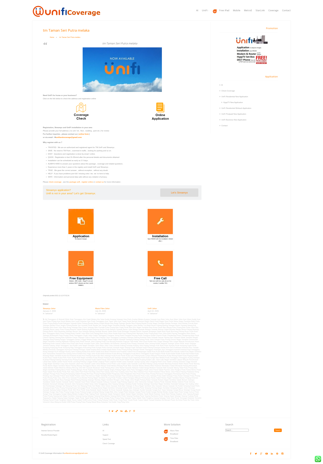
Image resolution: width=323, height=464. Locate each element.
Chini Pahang (100, 337)
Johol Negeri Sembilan (86, 346)
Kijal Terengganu (193, 350)
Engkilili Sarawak (119, 339)
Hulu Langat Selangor (161, 341)
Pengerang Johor (118, 374)
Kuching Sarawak (84, 360)
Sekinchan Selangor (146, 382)
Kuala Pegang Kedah (190, 356)
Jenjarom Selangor (167, 344)
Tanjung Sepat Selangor (66, 398)
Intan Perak (70, 344)
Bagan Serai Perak (166, 321)
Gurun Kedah (148, 341)
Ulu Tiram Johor (193, 400)
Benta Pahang (187, 329)
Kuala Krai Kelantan (69, 356)
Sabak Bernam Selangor (185, 380)
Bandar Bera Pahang (133, 323)
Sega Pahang (122, 382)
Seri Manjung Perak (84, 386)
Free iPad (224, 10)
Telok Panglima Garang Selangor (154, 398)
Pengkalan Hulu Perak (133, 374)
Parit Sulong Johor (107, 372)
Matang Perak (122, 366)
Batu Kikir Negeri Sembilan (139, 327)
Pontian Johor (80, 376)
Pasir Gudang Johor (122, 372)
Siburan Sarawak (168, 386)
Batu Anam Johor (56, 327)
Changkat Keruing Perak (133, 335)
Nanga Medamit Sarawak (153, 368)
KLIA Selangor (60, 352)
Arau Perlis (128, 319)
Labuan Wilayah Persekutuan (187, 360)
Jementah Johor (143, 344)
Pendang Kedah (105, 374)
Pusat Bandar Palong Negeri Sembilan (91, 378)
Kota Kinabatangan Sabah (142, 352)
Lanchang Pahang (79, 362)
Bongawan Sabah (155, 331)
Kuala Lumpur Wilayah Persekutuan (153, 356)
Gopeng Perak (100, 341)
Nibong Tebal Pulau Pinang (183, 368)
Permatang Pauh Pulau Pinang (184, 374)
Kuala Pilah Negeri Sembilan (82, 358)
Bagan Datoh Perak (152, 321)
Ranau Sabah (156, 378)
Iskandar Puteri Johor (91, 344)
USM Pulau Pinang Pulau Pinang (79, 402)
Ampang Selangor (116, 319)
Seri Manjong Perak (69, 386)
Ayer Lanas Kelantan (79, 321)
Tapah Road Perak (91, 398)
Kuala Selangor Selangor (119, 358)
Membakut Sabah (168, 366)
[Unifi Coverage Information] (67, 18)
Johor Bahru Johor (102, 346)
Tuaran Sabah (143, 400)
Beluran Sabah (163, 329)
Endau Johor (97, 339)
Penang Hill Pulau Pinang (89, 374)
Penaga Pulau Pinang (58, 374)
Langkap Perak (103, 362)
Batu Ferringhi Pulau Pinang (105, 327)
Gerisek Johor (90, 341)
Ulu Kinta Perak (181, 400)
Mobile (236, 10)
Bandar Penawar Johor (173, 323)
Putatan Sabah (121, 378)
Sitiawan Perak (66, 390)
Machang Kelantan (171, 364)
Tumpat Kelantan (155, 400)
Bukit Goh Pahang (92, 333)
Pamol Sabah (158, 370)
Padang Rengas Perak (79, 370)
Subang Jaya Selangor (131, 390)
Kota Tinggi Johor (89, 354)
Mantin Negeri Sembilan (56, 366)
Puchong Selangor (114, 376)
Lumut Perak (111, 364)
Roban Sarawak (152, 380)
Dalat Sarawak (152, 337)
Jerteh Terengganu (62, 346)
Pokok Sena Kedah (67, 376)
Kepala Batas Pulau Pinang (117, 350)
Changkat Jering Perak (115, 335)
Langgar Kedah (91, 362)
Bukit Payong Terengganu (176, 333)
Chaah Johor (87, 335)
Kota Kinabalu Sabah (124, 352)
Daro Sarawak (175, 337)
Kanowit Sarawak (113, 348)
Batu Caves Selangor (86, 327)
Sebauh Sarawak (96, 382)
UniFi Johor (152, 308)
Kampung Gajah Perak (188, 346)
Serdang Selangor (143, 384)
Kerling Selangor (133, 350)
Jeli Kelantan (115, 344)
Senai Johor (93, 384)
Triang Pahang (102, 400)
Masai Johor (96, 366)
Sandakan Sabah (49, 382)
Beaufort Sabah (75, 329)
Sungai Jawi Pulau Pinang (59, 392)
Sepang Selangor (118, 384)
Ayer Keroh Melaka (64, 321)
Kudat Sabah (96, 360)
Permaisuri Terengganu (164, 374)
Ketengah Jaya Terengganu (164, 350)
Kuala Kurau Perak (118, 356)
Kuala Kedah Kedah (173, 354)
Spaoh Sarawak (102, 390)
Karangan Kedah (159, 348)
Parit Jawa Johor (73, 372)
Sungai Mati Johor (111, 392)
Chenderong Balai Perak (190, 335)
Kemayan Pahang (71, 350)
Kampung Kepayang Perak (52, 348)
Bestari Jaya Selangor (81, 331)
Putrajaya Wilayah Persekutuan (139, 378)
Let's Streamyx (179, 192)
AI (197, 10)
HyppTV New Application (233, 102)
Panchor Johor (169, 370)
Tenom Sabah (77, 400)
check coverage (55, 182)
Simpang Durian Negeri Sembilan (103, 388)
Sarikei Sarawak (75, 382)
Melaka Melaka (144, 366)
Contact (286, 10)
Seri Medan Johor (98, 386)
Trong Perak (122, 400)
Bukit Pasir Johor (160, 333)
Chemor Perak (161, 335)
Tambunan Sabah (106, 394)
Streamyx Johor (49, 308)
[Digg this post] (121, 411)
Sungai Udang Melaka (69, 394)
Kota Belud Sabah (93, 352)
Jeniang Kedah (154, 344)
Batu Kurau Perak (155, 327)
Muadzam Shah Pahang (102, 368)
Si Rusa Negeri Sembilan (142, 386)
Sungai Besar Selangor (181, 390)
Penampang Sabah (73, 374)
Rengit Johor (129, 380)
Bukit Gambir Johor (78, 333)
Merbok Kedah (53, 368)
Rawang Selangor (87, 380)
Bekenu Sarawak (116, 329)
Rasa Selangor (65, 380)
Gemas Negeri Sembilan (180, 339)
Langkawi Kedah (115, 362)
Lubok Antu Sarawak (83, 364)
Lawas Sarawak (127, 362)
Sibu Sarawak (157, 386)
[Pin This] (134, 411)
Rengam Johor (119, 380)
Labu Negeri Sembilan (168, 360)
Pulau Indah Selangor (165, 376)
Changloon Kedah (149, 335)
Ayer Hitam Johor (176, 319)
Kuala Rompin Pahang (101, 358)
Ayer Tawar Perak (124, 321)
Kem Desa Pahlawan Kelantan (177, 348)
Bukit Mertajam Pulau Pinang (143, 333)
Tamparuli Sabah (119, 394)
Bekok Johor (127, 329)
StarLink (260, 10)
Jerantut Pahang (49, 346)
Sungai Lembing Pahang (95, 392)
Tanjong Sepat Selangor (172, 396)
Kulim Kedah (124, 360)
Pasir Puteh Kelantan (152, 372)
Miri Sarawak (87, 368)
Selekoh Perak (183, 382)
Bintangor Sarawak (129, 331)
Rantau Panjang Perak (51, 380)
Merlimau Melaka (65, 368)
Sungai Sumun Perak (191, 392)
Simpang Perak (138, 388)
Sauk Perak (85, 382)
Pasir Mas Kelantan (137, 372)
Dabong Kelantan (140, 337)
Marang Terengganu (84, 366)
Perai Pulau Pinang (148, 374)
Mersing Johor (77, 368)
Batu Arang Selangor (70, 327)
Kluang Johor (70, 352)
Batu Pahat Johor (188, 327)
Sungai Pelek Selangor (126, 392)
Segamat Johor (132, 382)
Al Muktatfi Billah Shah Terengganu (70, 319)
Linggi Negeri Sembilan (51, 364)
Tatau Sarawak (125, 398)
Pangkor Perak (180, 370)
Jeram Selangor (190, 344)
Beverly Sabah (107, 331)
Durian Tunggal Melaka (83, 339)
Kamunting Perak (89, 348)
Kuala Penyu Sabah (50, 358)
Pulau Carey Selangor (149, 376)
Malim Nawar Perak (186, 364)
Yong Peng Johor (123, 402)
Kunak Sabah (135, 360)
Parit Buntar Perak (59, 372)
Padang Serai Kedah (95, 370)
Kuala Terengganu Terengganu (176, 358)
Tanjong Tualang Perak (189, 396)
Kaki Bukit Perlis (162, 346)
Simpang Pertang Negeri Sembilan (157, 388)
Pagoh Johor (125, 370)
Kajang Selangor (150, 346)
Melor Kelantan (155, 366)
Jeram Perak (179, 344)
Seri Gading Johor (191, 384)
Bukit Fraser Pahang (63, 333)
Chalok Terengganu (100, 335)
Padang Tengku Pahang (112, 370)
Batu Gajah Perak (121, 327)
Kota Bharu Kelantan (108, 352)
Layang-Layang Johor (142, 362)
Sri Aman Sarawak (115, 390)
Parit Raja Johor (94, 372)
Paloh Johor (148, 370)
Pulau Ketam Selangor (181, 376)
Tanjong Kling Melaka (102, 396)
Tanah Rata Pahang (168, 394)
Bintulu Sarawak (142, 331)
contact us (100, 182)
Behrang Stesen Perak (101, 329)
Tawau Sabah (136, 398)
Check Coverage (228, 91)
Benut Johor (53, 331)
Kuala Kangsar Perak (157, 354)
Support (105, 435)
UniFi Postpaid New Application (233, 114)
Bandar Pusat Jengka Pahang (61, 325)
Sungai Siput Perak (176, 392)
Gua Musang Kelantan (114, 341)
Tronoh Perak (132, 400)
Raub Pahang (76, 380)
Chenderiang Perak (174, 335)
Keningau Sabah (85, 350)
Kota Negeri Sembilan (193, 352)
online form (84, 134)
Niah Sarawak (168, 368)
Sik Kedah (179, 386)
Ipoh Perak (79, 344)
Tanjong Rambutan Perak (154, 396)
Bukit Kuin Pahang (125, 333)
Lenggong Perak (156, 362)
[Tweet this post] (112, 411)
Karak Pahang (148, 348)
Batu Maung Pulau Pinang (172, 327)
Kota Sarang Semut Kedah (72, 354)
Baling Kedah (58, 323)
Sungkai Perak (83, 394)
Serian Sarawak (111, 386)
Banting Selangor (168, 325)
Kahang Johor (138, 346)
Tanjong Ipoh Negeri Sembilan (64, 396)
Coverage (273, 10)
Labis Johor (155, 360)
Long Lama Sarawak (67, 364)
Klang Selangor (48, 352)
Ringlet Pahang (140, 380)
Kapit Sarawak (136, 348)
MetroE (248, 10)
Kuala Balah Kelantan (104, 354)
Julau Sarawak (114, 346)
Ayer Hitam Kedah (189, 319)
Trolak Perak (113, 400)
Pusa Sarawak (71, 378)
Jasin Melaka (105, 344)
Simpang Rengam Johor (179, 388)
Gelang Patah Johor (146, 339)
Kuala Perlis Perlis (64, 358)
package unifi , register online (81, 182)
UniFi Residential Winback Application (236, 108)
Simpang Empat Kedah (123, 388)
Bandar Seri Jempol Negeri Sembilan (106, 325)
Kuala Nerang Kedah (174, 356)
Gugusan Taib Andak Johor (133, 341)
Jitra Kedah (73, 346)
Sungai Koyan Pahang (77, 392)
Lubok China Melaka (98, 364)
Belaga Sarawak (139, 329)
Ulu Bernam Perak (168, 400)
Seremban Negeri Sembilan (160, 384)
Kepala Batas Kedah (98, 350)
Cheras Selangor (78, 337)
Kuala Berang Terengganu (121, 354)
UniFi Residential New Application (234, 97)
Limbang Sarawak (178, 362)
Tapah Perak (79, 398)
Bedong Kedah (87, 329)
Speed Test (107, 439)
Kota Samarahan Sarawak (52, 354)
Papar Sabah (47, 372)
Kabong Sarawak (126, 346)
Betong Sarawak (95, 331)
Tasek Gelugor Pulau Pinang (109, 398)
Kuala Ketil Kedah (187, 354)
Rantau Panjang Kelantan (189, 378)
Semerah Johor (70, 384)
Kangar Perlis (101, 348)
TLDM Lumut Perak (89, 400)
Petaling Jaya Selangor (51, 376)
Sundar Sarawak (146, 390)
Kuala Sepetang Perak (137, 358)
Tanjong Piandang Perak (135, 396)
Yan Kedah (112, 402)
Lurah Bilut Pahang (145, 364)
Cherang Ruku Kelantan (63, 337)
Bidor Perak (117, 331)
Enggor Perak (107, 339)
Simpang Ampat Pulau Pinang (54, 388)
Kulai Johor (115, 360)
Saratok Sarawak (62, 382)
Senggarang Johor (105, 384)
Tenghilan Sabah (65, 400)
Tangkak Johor (181, 394)
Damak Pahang (163, 337)
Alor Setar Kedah (103, 319)
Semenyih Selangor (57, 384)
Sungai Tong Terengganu (52, 394)
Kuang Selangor (194, 358)
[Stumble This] (126, 411)
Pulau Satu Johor (59, 378)
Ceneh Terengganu (76, 335)
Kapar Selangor (125, 348)
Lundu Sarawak (132, 364)
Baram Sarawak (181, 325)
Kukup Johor (106, 360)
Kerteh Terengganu (146, 350)
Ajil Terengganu (50, 319)
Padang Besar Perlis (62, 370)
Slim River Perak (79, 390)
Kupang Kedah (145, 360)
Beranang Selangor (65, 331)
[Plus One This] (130, 411)
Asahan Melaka (137, 319)
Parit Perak (84, 372)
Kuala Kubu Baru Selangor (101, 356)
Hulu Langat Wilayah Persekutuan (181, 341)
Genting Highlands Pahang (65, 341)
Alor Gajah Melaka (90, 319)
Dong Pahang (55, 339)
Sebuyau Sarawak (109, 382)
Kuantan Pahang (49, 360)
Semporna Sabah (82, 384)
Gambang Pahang (132, 339)
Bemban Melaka (175, 329)
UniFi (205, 10)
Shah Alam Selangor (125, 386)
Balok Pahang (82, 323)
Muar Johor (115, 368)
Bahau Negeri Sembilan (182, 321)
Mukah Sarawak (125, 368)
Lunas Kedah (121, 364)
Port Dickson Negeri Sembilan (96, 376)
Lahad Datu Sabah (49, 362)
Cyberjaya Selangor (126, 337)
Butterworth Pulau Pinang (59, 335)
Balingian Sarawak (70, 323)
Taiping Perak (94, 394)
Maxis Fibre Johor (102, 308)
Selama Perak (159, 382)
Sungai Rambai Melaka (159, 392)
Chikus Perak (90, 337)
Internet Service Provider (50, 431)
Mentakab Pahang (182, 366)
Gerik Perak (79, 341)
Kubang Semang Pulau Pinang (67, 360)
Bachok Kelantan (138, 321)
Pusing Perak (111, 378)
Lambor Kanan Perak (64, 362)
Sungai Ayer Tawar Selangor (162, 390)
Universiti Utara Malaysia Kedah (54, 402)
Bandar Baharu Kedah (96, 323)
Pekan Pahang (180, 372)
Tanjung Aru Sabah (50, 398)
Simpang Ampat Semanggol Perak (77, 388)
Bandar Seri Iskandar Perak (82, 325)
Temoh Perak (54, 400)
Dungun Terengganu (67, 339)
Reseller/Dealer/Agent (49, 435)
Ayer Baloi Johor (163, 319)
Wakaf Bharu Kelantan (99, 402)
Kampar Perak (174, 346)
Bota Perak (166, 331)
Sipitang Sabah (55, 390)
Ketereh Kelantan (180, 350)
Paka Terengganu (137, 370)
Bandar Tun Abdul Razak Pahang (150, 325)
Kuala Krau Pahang (84, 356)
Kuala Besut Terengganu (140, 354)
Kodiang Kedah (81, 352)
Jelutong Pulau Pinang (128, 344)
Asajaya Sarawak (150, 319)
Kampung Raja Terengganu (73, 348)
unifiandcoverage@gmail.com (69, 137)
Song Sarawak (91, 390)
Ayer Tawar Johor (111, 321)
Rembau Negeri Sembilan (104, 380)
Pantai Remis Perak (193, 370)
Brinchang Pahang (177, 331)
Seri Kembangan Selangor (52, 386)
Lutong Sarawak (158, 364)
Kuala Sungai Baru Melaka (155, 358)
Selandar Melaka (171, 382)
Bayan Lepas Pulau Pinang (60, 329)
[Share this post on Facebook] (109, 411)
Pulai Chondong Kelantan (131, 376)
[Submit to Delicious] (117, 411)
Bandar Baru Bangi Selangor (115, 323)
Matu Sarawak (133, 366)
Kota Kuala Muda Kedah (161, 352)
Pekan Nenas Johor (167, 372)
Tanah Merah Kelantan (152, 394)
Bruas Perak (189, 331)
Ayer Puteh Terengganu (95, 321)
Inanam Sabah (60, 344)
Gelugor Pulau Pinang (162, 339)
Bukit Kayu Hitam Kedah (109, 333)
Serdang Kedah (131, 384)
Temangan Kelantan (187, 398)
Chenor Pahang (48, 337)
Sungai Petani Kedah (143, 392)
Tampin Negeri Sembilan (134, 394)
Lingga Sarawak (191, 362)
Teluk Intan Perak (172, 398)
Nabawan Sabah (138, 368)
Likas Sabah (166, 362)
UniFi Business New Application (233, 120)
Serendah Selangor (178, 384)
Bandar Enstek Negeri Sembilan (153, 323)
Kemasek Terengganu (57, 350)
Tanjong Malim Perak (118, 396)
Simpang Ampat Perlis (191, 386)
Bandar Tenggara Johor (128, 325)
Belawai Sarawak (151, 329)
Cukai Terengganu (112, 337)
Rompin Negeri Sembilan (167, 380)
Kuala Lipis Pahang (133, 356)
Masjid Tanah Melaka (109, 366)
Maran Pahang (71, 366)
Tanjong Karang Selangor (84, 396)
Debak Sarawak (186, 337)
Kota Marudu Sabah (177, 352)
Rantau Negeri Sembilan (170, 378)
